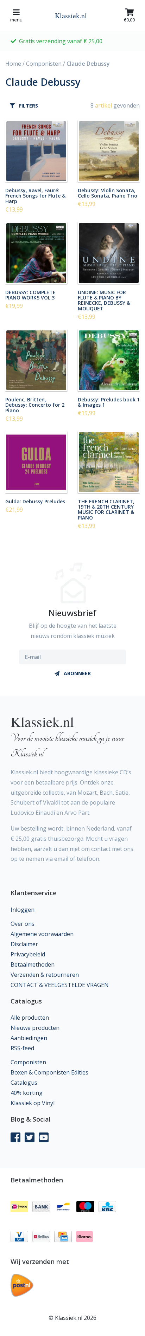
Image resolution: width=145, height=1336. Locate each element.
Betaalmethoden (33, 964)
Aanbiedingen (29, 1038)
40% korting (27, 1093)
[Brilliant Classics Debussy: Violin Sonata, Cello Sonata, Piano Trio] (109, 151)
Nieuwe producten (35, 1028)
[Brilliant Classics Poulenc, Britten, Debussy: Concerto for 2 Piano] (36, 360)
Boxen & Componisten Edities (49, 1072)
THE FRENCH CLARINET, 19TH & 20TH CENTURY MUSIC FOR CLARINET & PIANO (106, 509)
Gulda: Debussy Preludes (35, 501)
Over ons (22, 924)
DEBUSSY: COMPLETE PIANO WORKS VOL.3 (30, 295)
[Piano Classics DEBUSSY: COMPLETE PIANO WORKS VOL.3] (36, 253)
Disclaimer (24, 944)
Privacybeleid (28, 954)
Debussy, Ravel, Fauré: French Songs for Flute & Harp (35, 195)
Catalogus (24, 1082)
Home (13, 63)
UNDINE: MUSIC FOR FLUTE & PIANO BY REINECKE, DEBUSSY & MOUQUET (104, 300)
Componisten (44, 63)
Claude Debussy (88, 63)
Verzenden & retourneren (45, 975)
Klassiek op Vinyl (33, 1103)
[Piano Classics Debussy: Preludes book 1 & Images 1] (109, 360)
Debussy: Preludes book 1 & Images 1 (109, 402)
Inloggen (22, 910)
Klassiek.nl (71, 15)
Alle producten (30, 1017)
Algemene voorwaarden (42, 934)
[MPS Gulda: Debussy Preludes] (36, 462)
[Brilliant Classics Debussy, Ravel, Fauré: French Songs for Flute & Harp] (36, 151)
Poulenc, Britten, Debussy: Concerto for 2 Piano (34, 404)
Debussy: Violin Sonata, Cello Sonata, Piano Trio (107, 193)
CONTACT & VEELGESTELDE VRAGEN (60, 985)
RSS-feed (22, 1048)
